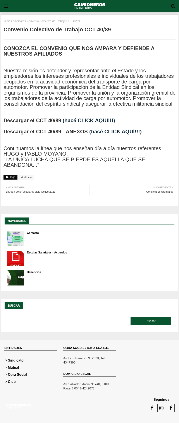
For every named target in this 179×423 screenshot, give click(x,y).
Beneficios (34, 272)
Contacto (33, 232)
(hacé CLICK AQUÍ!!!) (89, 120)
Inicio (6, 21)
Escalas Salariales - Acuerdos (47, 252)
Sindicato (16, 360)
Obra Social (17, 374)
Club (12, 382)
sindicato (18, 21)
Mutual (13, 367)
